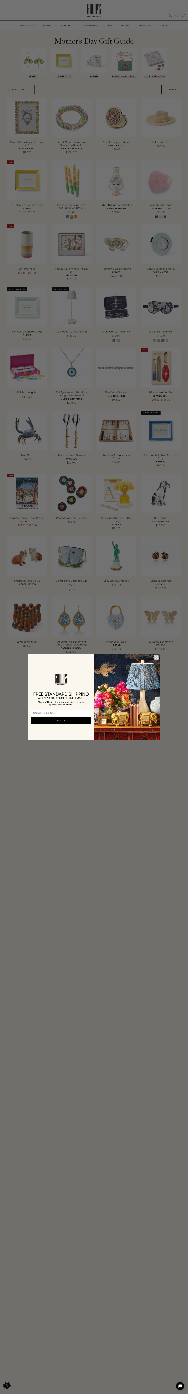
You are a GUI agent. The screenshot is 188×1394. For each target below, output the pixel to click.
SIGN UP (61, 721)
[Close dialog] (156, 657)
